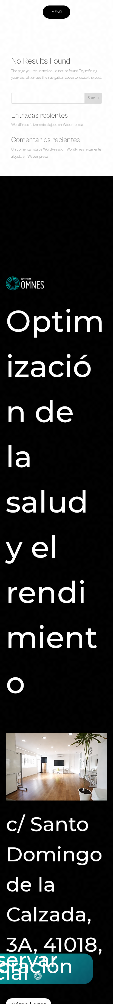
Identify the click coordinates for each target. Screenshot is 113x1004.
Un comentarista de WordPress (36, 149)
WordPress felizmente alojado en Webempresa (47, 125)
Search (93, 98)
